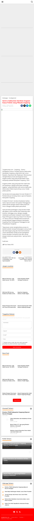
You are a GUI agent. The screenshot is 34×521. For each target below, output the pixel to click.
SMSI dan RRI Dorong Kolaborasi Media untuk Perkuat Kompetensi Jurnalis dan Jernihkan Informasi (8, 293)
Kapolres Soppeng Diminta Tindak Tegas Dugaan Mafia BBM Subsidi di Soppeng (23, 293)
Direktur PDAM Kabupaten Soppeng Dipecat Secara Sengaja (16, 413)
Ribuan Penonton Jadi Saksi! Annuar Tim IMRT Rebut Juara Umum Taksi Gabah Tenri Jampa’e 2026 (8, 279)
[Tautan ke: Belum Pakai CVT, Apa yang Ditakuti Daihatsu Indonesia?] (5, 425)
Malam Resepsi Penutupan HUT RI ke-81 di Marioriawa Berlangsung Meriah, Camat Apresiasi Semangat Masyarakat (9, 306)
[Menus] (2, 2)
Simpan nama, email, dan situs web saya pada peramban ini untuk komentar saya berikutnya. (14, 343)
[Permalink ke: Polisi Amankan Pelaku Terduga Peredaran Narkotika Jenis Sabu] (25, 273)
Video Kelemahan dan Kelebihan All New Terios (20, 419)
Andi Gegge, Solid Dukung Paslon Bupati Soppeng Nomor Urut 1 (25, 259)
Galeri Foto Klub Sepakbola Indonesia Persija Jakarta (17, 504)
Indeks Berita (14, 517)
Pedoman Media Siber (6, 518)
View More (17, 400)
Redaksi (21, 517)
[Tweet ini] (24, 105)
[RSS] (20, 252)
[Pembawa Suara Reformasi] (17, 1)
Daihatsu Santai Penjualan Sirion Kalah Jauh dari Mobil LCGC (20, 431)
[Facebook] (14, 252)
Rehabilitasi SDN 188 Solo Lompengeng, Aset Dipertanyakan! (9, 259)
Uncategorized (5, 106)
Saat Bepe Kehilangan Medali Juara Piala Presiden (18, 491)
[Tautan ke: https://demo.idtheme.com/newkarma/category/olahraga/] (31, 484)
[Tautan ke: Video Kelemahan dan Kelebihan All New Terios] (5, 420)
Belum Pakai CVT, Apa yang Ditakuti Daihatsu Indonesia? (19, 425)
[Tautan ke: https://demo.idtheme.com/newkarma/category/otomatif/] (31, 409)
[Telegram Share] (27, 105)
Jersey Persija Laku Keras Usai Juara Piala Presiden (16, 495)
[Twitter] (17, 252)
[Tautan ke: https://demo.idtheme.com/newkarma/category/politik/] (31, 439)
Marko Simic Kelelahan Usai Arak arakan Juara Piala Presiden (17, 499)
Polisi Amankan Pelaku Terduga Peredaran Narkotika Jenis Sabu (23, 279)
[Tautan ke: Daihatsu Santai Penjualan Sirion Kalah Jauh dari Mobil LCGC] (5, 431)
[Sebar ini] (22, 105)
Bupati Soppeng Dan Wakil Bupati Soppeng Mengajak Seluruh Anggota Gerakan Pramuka (25, 306)
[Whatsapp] (30, 105)
